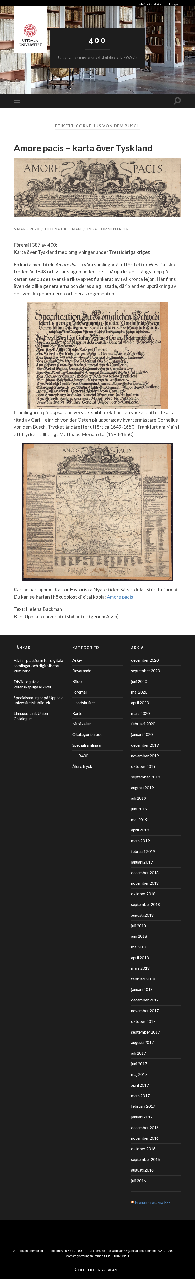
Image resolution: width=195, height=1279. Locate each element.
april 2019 (140, 829)
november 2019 (145, 755)
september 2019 (145, 776)
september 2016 (145, 1159)
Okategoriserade (87, 734)
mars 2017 (140, 1095)
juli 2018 (138, 925)
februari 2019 (143, 851)
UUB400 (80, 755)
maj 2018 (139, 946)
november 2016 (145, 1138)
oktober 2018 (143, 893)
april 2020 (140, 702)
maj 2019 (139, 819)
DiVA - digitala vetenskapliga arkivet (32, 684)
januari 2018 (142, 989)
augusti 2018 (142, 915)
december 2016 (145, 1127)
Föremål (79, 691)
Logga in (175, 4)
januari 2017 (142, 1116)
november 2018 (145, 883)
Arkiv (77, 660)
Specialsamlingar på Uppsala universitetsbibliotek (38, 700)
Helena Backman (63, 229)
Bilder (77, 681)
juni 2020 (139, 681)
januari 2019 (142, 861)
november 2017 (145, 1010)
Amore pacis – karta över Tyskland (83, 147)
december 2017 (145, 999)
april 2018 (140, 957)
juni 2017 (139, 1063)
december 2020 (145, 660)
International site (150, 4)
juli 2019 (138, 798)
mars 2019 (140, 840)
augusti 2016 (142, 1169)
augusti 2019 (142, 787)
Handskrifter (83, 702)
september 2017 (145, 1031)
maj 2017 (139, 1074)
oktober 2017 (143, 1021)
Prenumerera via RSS (153, 1202)
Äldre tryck (82, 766)
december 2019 (145, 745)
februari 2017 (143, 1106)
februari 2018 (143, 978)
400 (97, 40)
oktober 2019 (143, 766)
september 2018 (145, 904)
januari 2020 (142, 734)
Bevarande (81, 670)
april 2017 (140, 1085)
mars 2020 (140, 713)
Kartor (78, 713)
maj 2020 (139, 691)
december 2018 (145, 872)
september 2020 (145, 670)
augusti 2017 (142, 1042)
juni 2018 (139, 936)
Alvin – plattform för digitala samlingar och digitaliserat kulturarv (38, 665)
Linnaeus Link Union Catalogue (31, 716)
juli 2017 (138, 1053)
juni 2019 (139, 808)
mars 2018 (140, 968)
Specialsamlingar (87, 745)
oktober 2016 (143, 1148)
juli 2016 (138, 1180)
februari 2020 (143, 723)
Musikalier (81, 723)
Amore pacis (120, 597)
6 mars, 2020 (26, 229)
